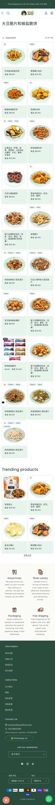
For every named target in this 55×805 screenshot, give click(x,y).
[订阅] (43, 754)
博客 (7, 692)
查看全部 (27, 555)
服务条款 (9, 710)
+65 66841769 (14, 728)
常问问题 (9, 653)
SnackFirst (30, 799)
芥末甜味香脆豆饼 (12, 71)
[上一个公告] (5, 4)
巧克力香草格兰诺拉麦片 (40, 280)
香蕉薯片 (34, 234)
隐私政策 (9, 698)
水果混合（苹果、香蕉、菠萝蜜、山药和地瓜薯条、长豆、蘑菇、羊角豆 (14, 151)
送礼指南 (9, 670)
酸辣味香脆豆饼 (11, 109)
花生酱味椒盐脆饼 (12, 320)
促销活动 (9, 665)
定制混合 (8, 504)
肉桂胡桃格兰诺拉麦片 (14, 279)
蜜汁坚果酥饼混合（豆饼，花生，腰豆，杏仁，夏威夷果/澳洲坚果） (14, 237)
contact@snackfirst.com (20, 725)
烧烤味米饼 (35, 109)
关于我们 (9, 687)
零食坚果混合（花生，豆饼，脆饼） (40, 194)
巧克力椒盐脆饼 (11, 193)
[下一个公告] (50, 4)
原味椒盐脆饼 (10, 366)
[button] (8, 13)
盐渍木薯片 (9, 545)
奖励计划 (9, 659)
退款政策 (9, 704)
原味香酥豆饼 (36, 148)
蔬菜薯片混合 (36, 71)
